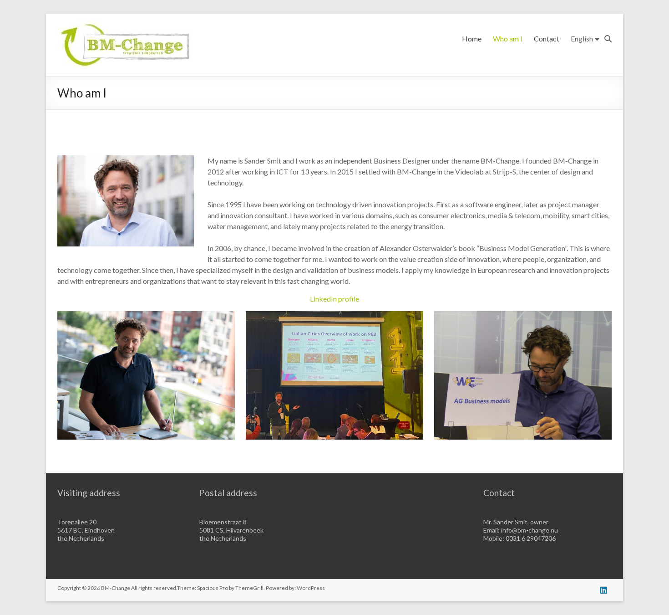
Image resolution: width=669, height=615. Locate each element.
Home (471, 38)
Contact (546, 38)
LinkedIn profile (334, 298)
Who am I (507, 38)
